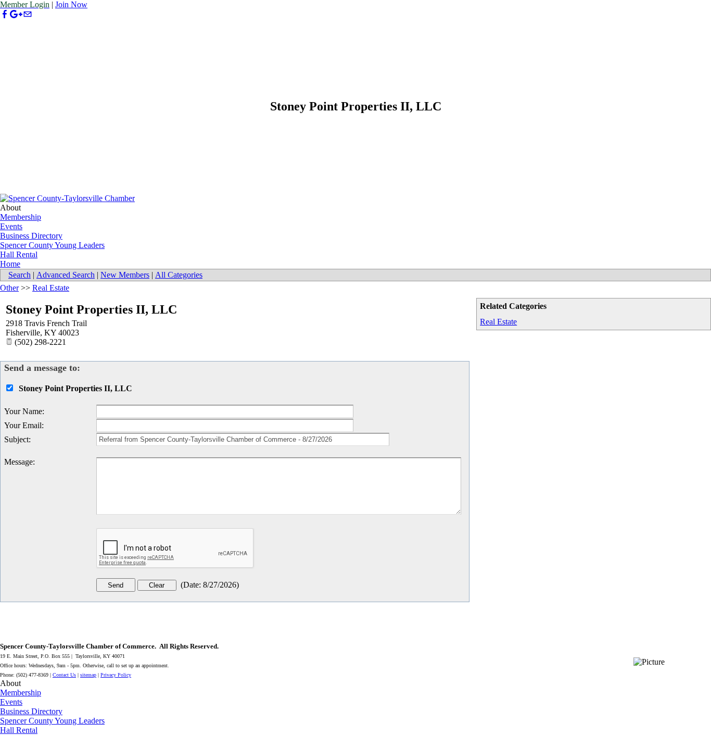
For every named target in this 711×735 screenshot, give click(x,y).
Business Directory (31, 235)
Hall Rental (18, 254)
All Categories (178, 274)
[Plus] (16, 14)
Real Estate (498, 321)
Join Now (71, 4)
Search (19, 274)
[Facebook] (5, 14)
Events (11, 226)
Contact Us (64, 675)
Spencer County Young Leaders (52, 245)
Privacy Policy (115, 675)
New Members (124, 274)
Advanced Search (65, 274)
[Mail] (27, 14)
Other (9, 287)
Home (10, 263)
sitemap (88, 675)
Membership (20, 217)
